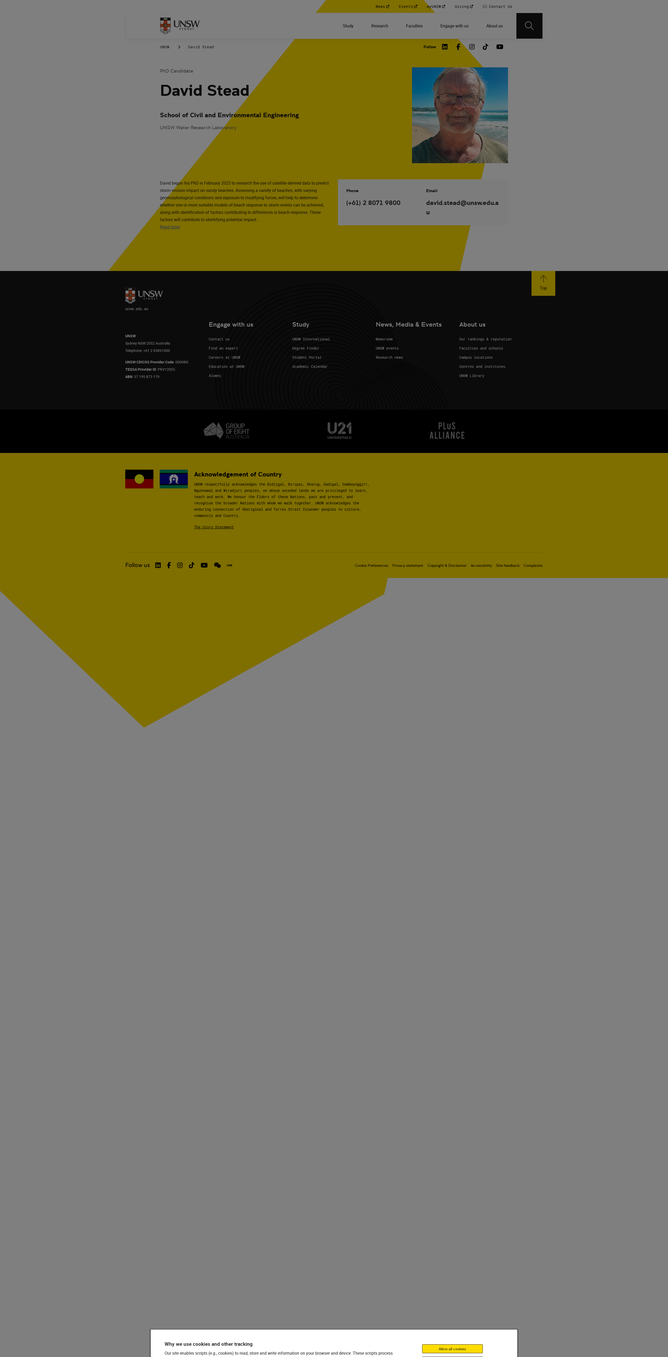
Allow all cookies (452, 1349)
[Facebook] (458, 47)
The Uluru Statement (214, 526)
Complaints (533, 565)
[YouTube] (499, 47)
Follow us (137, 565)
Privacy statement (407, 565)
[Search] (529, 26)
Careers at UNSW (224, 357)
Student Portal (306, 357)
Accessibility (481, 565)
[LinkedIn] (445, 47)
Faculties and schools (481, 348)
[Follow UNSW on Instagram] (180, 565)
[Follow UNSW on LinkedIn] (158, 565)
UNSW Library (471, 375)
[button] (543, 283)
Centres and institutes (482, 366)
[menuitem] (349, 26)
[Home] (180, 25)
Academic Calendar (310, 366)
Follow (430, 46)
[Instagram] (472, 47)
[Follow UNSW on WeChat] (217, 565)
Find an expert (223, 348)
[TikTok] (485, 47)
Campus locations (476, 357)
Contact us (219, 339)
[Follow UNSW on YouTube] (204, 565)
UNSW (164, 46)
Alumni (215, 375)
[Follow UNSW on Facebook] (169, 565)
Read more (170, 227)
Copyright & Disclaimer (447, 565)
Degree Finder (305, 348)
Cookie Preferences (371, 565)
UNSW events (387, 348)
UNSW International (311, 339)
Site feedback (508, 565)
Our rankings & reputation (485, 339)
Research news (389, 357)
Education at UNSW (226, 366)
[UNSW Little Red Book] (229, 565)
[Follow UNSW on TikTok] (191, 565)
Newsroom (384, 339)
